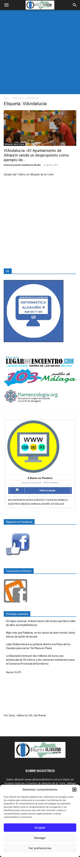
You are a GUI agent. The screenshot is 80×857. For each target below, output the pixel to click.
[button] (74, 789)
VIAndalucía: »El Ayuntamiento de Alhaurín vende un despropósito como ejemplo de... (36, 155)
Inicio (6, 98)
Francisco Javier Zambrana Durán (22, 164)
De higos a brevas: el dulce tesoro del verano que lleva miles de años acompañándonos (41, 623)
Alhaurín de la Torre (14, 144)
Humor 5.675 (13, 672)
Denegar (40, 838)
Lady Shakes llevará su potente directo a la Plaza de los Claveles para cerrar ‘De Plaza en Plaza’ (38, 646)
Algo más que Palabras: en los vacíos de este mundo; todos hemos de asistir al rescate (40, 634)
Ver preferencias (40, 848)
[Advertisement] (40, 52)
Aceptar (40, 827)
